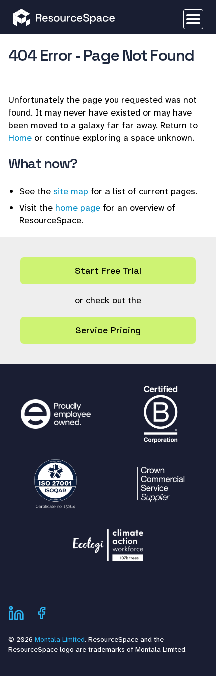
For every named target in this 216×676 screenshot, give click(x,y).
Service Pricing (108, 330)
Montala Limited (60, 639)
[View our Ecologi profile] (108, 540)
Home (20, 138)
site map (70, 191)
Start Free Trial (108, 270)
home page (77, 208)
